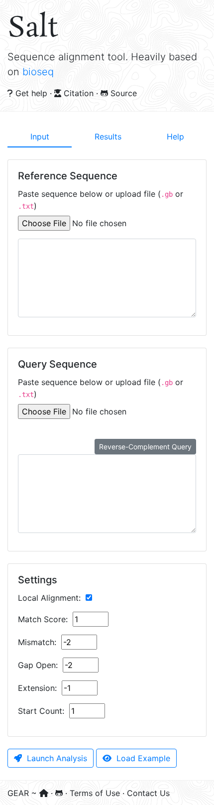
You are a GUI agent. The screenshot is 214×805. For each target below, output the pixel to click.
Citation (78, 93)
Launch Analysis (55, 758)
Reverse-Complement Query (145, 446)
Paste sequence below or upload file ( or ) (100, 200)
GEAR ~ (23, 793)
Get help (31, 93)
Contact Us (148, 793)
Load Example (142, 758)
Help (175, 136)
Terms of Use (96, 793)
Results (108, 136)
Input (39, 136)
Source (122, 93)
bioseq (38, 72)
